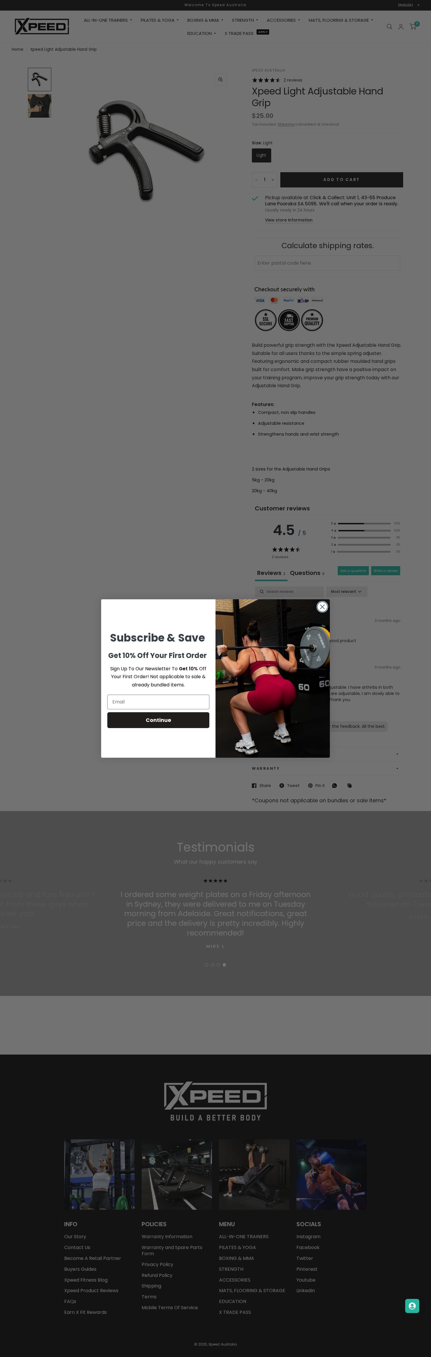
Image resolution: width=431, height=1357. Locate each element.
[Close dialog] (322, 607)
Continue (158, 720)
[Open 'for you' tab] (412, 1306)
